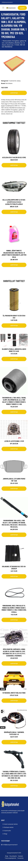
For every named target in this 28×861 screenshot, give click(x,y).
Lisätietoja (14, 93)
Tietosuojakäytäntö (10, 858)
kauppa (22, 8)
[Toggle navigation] (3, 7)
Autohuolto (7, 830)
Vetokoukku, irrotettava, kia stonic (14, 693)
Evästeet (20, 856)
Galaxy (19, 81)
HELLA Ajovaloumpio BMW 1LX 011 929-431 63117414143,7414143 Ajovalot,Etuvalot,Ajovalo (14, 202)
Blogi (5, 834)
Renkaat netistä (8, 827)
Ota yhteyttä (13, 856)
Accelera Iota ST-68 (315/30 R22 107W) (14, 157)
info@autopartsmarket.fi (7, 2)
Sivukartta (20, 858)
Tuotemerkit (12, 81)
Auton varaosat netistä (11, 824)
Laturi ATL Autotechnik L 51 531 (14, 441)
